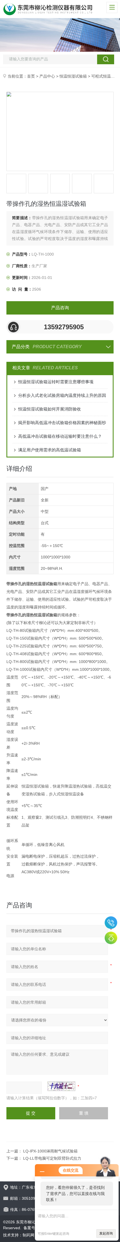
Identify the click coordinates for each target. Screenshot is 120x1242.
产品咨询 (60, 307)
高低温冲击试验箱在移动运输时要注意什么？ (60, 436)
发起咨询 (106, 1233)
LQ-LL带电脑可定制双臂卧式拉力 (52, 1158)
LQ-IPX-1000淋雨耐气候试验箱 (50, 1151)
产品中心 (47, 76)
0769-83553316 (111, 922)
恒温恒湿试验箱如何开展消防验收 (49, 409)
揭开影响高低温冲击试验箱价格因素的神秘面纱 (62, 422)
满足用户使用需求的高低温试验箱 (49, 449)
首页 (31, 76)
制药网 (28, 1235)
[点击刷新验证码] (61, 1086)
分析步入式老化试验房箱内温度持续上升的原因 (62, 395)
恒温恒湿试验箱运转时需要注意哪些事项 (55, 381)
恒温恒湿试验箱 (73, 76)
